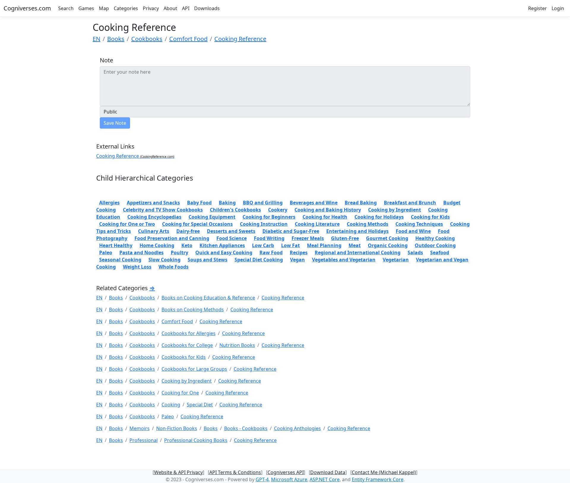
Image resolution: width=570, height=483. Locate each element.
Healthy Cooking (435, 238)
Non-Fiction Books (176, 428)
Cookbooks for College (187, 345)
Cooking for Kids (430, 217)
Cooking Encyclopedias (154, 217)
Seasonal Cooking (120, 259)
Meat (355, 245)
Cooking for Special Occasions (197, 224)
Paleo (105, 252)
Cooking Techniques (419, 224)
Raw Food (271, 252)
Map (104, 8)
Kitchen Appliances (222, 245)
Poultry (179, 252)
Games (86, 8)
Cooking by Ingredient (394, 209)
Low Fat (290, 245)
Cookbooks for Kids (184, 357)
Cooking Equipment (212, 217)
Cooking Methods (367, 224)
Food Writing (269, 238)
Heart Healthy (115, 245)
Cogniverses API (285, 472)
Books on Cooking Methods (193, 309)
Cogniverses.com (27, 8)
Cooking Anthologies (297, 428)
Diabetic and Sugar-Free (290, 231)
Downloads (207, 8)
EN (96, 39)
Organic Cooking (388, 245)
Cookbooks (146, 39)
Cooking (171, 404)
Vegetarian (396, 259)
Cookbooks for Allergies (189, 333)
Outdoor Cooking (435, 245)
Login (558, 8)
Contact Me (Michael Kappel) (384, 472)
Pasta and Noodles (141, 252)
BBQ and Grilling (263, 202)
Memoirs (139, 428)
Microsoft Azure (289, 479)
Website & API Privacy (178, 472)
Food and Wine (413, 231)
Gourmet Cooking (387, 238)
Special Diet (200, 404)
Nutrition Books (237, 345)
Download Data (327, 472)
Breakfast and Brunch (410, 202)
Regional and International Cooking (357, 252)
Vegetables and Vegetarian (344, 259)
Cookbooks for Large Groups (194, 369)
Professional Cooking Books (195, 440)
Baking (227, 202)
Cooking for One (180, 392)
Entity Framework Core (377, 479)
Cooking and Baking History (327, 209)
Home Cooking (157, 245)
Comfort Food (188, 39)
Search (66, 8)
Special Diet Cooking (259, 259)
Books (115, 39)
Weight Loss (137, 266)
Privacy (151, 8)
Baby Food (199, 202)
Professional (143, 440)
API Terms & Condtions (235, 472)
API (185, 8)
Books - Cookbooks (245, 428)
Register (537, 8)
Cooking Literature (317, 224)
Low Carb (263, 245)
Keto (186, 245)
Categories (126, 8)
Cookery (277, 209)
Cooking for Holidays (379, 217)
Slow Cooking (164, 259)
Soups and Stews (207, 259)
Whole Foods (174, 266)
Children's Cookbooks (235, 209)
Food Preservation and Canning (171, 238)
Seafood (439, 252)
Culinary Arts (153, 231)
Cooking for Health (325, 217)
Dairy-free (188, 231)
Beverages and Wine (314, 202)
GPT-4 (262, 479)
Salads (415, 252)
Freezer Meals (308, 238)
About (170, 8)
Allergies (109, 202)
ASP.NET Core (325, 479)
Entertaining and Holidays (357, 231)
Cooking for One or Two (127, 224)
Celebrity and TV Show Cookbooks (163, 209)
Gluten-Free (345, 238)
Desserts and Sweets (231, 231)
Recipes (299, 252)
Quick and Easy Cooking (223, 252)
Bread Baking (361, 202)
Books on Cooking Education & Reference (208, 297)
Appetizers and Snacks (153, 202)
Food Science (231, 238)
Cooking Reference (240, 39)
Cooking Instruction (264, 224)
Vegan (297, 259)
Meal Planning (324, 245)
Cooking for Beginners (269, 217)
